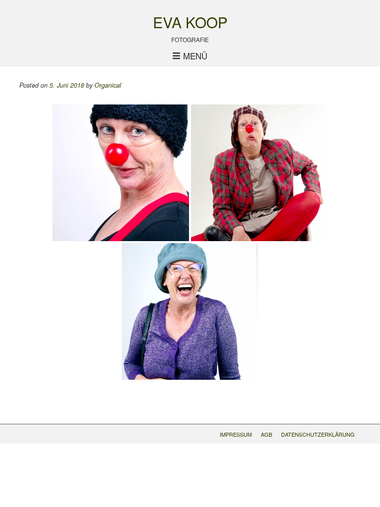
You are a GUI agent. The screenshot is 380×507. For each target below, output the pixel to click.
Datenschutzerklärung (318, 434)
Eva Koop (190, 22)
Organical (108, 85)
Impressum (236, 434)
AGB (266, 434)
